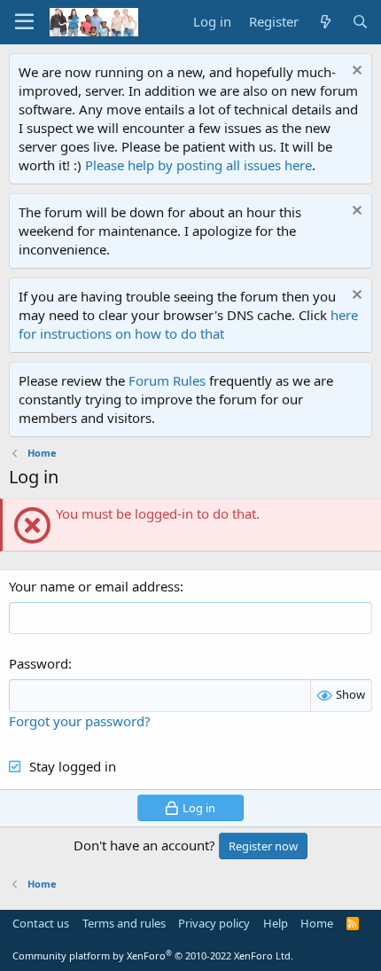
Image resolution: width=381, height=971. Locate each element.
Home (316, 923)
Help (275, 923)
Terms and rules (124, 923)
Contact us (40, 923)
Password (38, 663)
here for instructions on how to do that (188, 324)
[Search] (360, 21)
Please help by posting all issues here (198, 165)
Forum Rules (167, 380)
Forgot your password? (80, 721)
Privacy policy (214, 923)
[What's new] (324, 21)
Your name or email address (94, 586)
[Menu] (24, 22)
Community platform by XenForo (152, 955)
